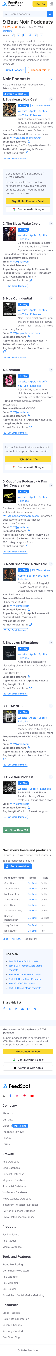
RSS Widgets (10, 1276)
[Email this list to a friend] (36, 35)
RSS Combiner (10, 1282)
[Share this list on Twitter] (18, 35)
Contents (7, 30)
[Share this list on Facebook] (13, 35)
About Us (8, 1113)
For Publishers (10, 1234)
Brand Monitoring (12, 1264)
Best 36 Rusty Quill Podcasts (23, 961)
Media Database (12, 1246)
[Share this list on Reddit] (30, 35)
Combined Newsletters (15, 1270)
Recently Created (12, 1331)
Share (6, 35)
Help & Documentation (15, 1318)
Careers (14, 1125)
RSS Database (10, 1161)
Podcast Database (13, 1174)
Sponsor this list (40, 70)
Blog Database (11, 1167)
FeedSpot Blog (11, 1337)
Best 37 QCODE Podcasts (22, 983)
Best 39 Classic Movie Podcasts (25, 988)
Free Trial (40, 3)
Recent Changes (12, 1325)
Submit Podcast (14, 70)
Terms (6, 1144)
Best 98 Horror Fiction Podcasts (25, 974)
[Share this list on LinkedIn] (24, 35)
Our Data (7, 1119)
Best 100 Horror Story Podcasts (25, 979)
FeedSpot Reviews (13, 1131)
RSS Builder (9, 1288)
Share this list (12, 1002)
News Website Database (16, 1198)
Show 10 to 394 (18, 830)
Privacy (6, 1137)
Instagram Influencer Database (20, 1204)
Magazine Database (14, 1180)
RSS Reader (9, 1240)
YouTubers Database (14, 1192)
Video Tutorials (11, 1312)
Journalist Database (14, 1186)
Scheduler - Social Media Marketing (23, 1295)
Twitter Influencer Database (18, 1210)
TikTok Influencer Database (18, 1216)
